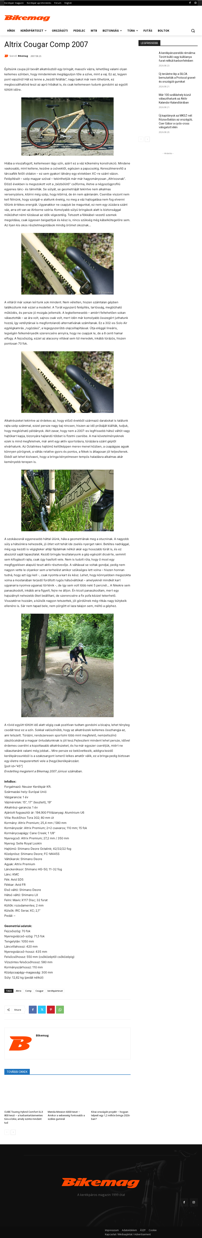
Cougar (40, 990)
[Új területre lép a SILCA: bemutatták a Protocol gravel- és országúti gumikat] (147, 78)
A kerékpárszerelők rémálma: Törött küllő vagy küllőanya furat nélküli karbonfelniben (177, 56)
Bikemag (23, 55)
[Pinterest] (51, 1010)
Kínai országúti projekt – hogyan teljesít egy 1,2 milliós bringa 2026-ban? (110, 1115)
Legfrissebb (149, 43)
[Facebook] (190, 3)
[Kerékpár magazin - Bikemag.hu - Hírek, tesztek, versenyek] (27, 18)
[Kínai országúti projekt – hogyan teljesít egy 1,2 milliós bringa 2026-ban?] (111, 1094)
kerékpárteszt (55, 990)
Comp (28, 990)
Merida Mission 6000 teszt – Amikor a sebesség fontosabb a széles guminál (66, 1115)
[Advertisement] (97, 17)
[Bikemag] (6, 56)
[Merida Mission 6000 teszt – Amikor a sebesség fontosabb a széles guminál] (67, 1094)
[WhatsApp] (60, 1010)
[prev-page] (6, 1132)
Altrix (18, 990)
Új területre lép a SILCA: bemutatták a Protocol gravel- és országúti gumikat (177, 77)
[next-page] (13, 1132)
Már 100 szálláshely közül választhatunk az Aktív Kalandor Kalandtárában (175, 98)
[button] (193, 30)
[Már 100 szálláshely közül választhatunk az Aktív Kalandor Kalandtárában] (147, 99)
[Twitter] (42, 1010)
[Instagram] (195, 3)
